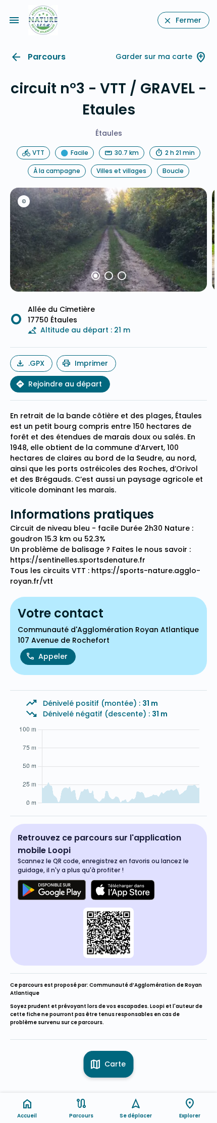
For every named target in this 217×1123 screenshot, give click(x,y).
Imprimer (91, 363)
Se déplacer (136, 1115)
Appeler (53, 656)
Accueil (27, 1115)
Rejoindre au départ (65, 384)
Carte (115, 1064)
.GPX (36, 363)
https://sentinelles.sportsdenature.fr (77, 560)
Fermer (188, 20)
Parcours (47, 57)
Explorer (189, 1115)
